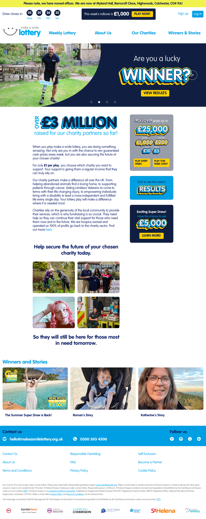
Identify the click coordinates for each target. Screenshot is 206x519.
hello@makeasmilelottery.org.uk (36, 439)
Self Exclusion (147, 454)
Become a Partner (150, 462)
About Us (103, 33)
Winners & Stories (184, 33)
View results (155, 93)
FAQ (73, 462)
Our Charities (144, 33)
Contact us (12, 432)
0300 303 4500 (93, 439)
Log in (198, 14)
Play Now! (142, 14)
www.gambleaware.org (106, 485)
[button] (15, 75)
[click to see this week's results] (151, 188)
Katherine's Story (153, 415)
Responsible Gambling (85, 454)
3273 (158, 499)
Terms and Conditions (17, 470)
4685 (25, 491)
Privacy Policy (79, 470)
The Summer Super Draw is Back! (28, 415)
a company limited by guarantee (61, 491)
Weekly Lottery (62, 33)
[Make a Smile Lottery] (22, 36)
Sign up (183, 13)
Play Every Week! (141, 162)
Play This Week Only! (161, 162)
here (49, 229)
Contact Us (10, 454)
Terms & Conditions (75, 494)
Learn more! (151, 235)
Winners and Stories (25, 362)
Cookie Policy (147, 470)
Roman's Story (83, 415)
